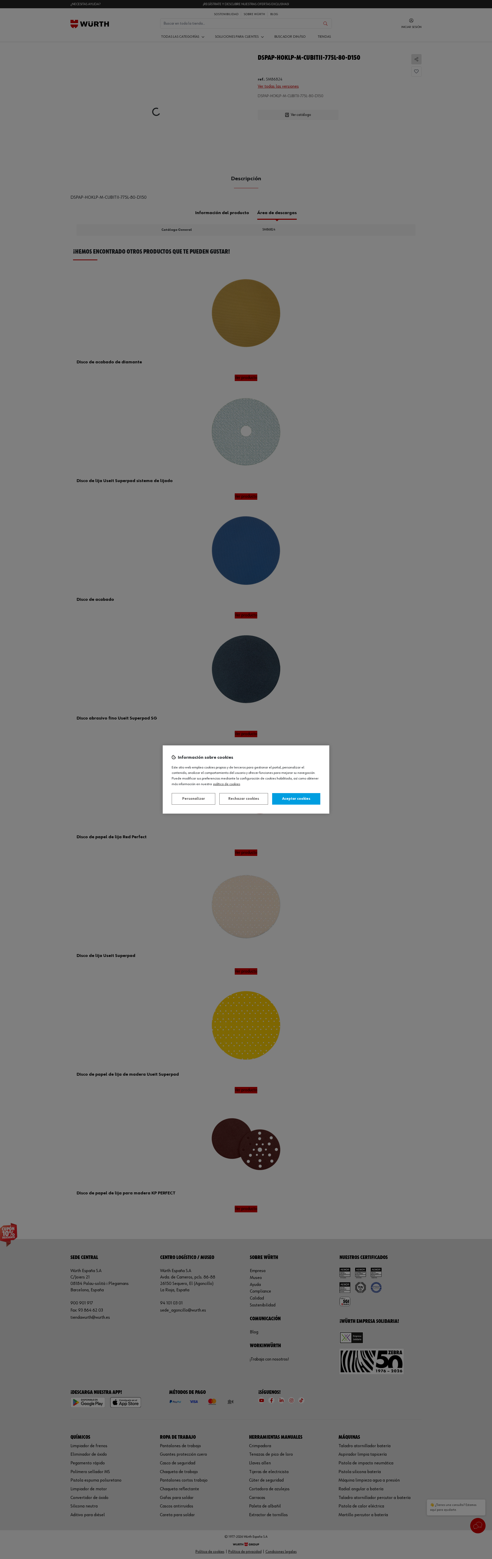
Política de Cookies (226, 784)
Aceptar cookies (296, 799)
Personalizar (193, 799)
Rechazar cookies (243, 799)
